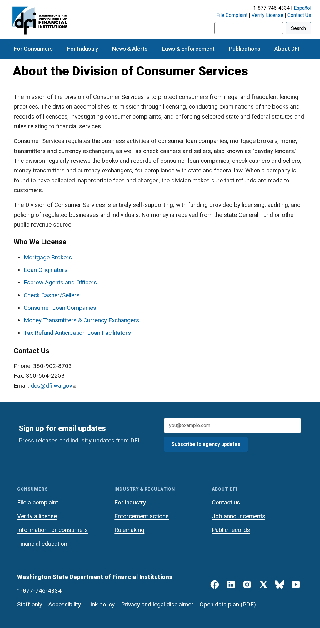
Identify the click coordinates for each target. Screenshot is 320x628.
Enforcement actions (141, 516)
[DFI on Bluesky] (280, 584)
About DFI (286, 48)
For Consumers (33, 48)
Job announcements (238, 516)
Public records (231, 530)
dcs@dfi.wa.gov (51, 385)
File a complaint (37, 502)
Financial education (42, 543)
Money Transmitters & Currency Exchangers (81, 320)
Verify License (267, 15)
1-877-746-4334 (39, 590)
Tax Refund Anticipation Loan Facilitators (77, 332)
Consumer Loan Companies (60, 307)
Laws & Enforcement (188, 48)
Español (302, 8)
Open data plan (219, 604)
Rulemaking (129, 530)
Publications (244, 48)
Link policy (101, 604)
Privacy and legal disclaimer (157, 604)
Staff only (29, 604)
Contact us (226, 502)
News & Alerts (130, 48)
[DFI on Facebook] (215, 584)
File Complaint (232, 15)
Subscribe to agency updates (206, 444)
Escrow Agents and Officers (60, 282)
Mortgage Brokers (48, 257)
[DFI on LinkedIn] (231, 584)
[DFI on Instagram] (247, 584)
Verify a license (37, 516)
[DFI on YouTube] (296, 584)
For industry (130, 502)
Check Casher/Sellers (52, 295)
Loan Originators (46, 269)
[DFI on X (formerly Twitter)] (263, 584)
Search (298, 28)
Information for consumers (52, 530)
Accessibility (64, 604)
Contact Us (299, 15)
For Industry (82, 48)
